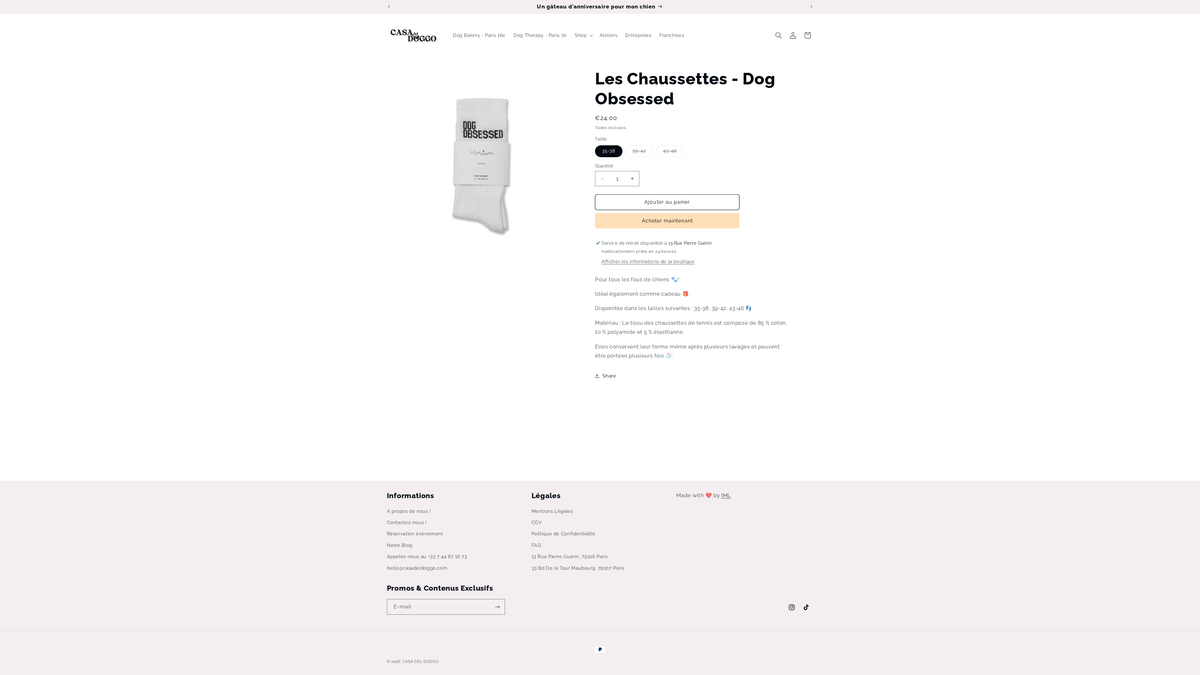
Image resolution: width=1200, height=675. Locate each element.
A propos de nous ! (409, 511)
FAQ (536, 545)
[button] (583, 35)
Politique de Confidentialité (563, 533)
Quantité (604, 165)
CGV (537, 522)
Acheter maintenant (667, 221)
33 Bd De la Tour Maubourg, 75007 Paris (578, 568)
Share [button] (609, 375)
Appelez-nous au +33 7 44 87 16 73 (427, 556)
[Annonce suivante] (811, 6)
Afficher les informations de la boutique (648, 261)
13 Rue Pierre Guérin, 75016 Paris (570, 556)
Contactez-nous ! (407, 522)
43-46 (673, 152)
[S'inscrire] (497, 606)
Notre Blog (399, 545)
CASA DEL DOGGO (420, 661)
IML (726, 495)
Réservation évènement (415, 533)
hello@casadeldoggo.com (417, 568)
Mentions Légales (552, 511)
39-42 (642, 152)
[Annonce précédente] (389, 6)
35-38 (608, 150)
